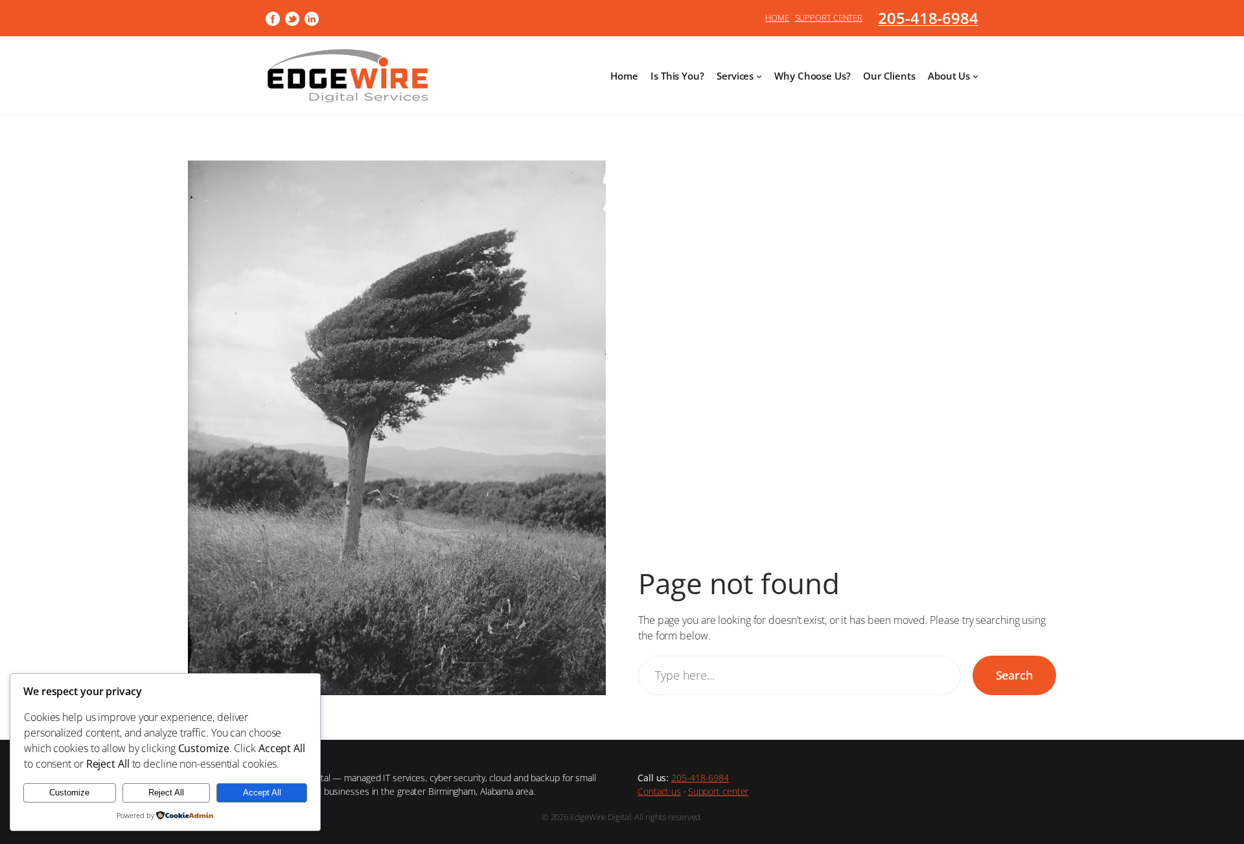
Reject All (166, 792)
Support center (718, 791)
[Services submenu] (759, 76)
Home (777, 17)
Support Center (829, 17)
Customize (69, 792)
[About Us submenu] (975, 76)
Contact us (659, 791)
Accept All (262, 792)
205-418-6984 (928, 17)
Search (1014, 675)
